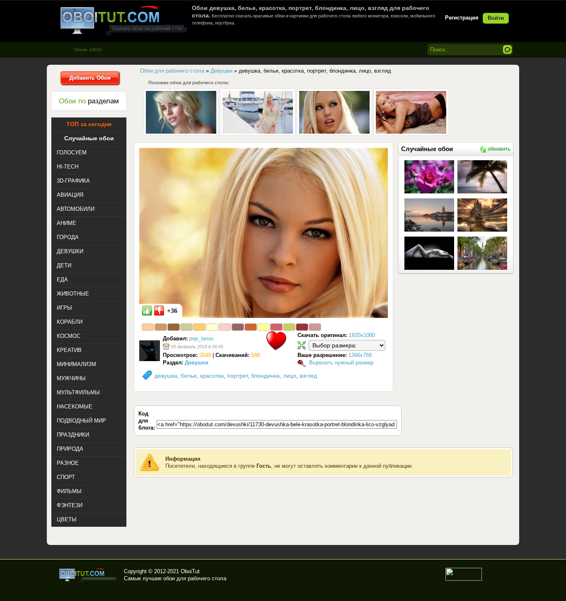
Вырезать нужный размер (341, 362)
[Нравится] (147, 310)
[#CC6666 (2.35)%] (276, 327)
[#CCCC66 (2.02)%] (289, 327)
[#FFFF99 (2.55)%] (263, 327)
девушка (166, 375)
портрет (237, 375)
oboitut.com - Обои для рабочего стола (123, 20)
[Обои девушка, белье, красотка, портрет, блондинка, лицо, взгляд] (263, 232)
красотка (212, 375)
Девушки (196, 362)
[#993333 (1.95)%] (302, 327)
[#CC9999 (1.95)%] (315, 327)
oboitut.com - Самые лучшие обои (88, 575)
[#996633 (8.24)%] (173, 327)
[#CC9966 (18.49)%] (161, 327)
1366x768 (360, 355)
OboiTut (190, 571)
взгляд (308, 375)
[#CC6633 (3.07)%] (250, 327)
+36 (172, 310)
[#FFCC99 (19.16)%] (148, 327)
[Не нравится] (159, 310)
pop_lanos (201, 338)
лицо (289, 375)
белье (189, 375)
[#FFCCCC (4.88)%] (225, 327)
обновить (499, 149)
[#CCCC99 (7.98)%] (186, 327)
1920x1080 (362, 335)
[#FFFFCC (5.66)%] (212, 327)
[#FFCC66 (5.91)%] (199, 327)
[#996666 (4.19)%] (238, 327)
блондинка (265, 375)
